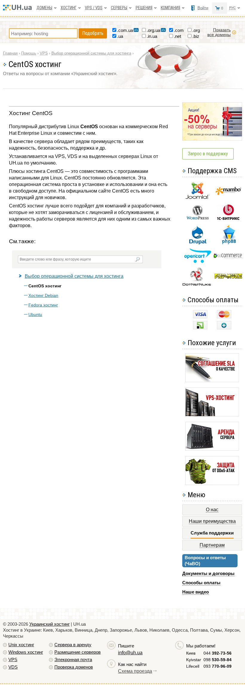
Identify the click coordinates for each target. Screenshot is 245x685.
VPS (12, 659)
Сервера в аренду (72, 644)
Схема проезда (135, 671)
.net (177, 36)
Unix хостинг (21, 644)
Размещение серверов (77, 652)
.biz (195, 36)
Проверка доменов (73, 666)
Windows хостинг (25, 652)
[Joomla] (197, 199)
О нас (212, 509)
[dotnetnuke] (197, 284)
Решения (144, 7)
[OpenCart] (197, 261)
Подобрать (92, 33)
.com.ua (125, 30)
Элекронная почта (73, 659)
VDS (13, 666)
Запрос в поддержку (208, 153)
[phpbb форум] (228, 244)
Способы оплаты (201, 582)
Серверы (119, 7)
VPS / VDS (93, 7)
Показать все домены (219, 32)
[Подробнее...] (212, 380)
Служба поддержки (212, 532)
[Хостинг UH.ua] (18, 8)
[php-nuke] (228, 277)
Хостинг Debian (43, 295)
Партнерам (212, 545)
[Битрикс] (228, 219)
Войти (202, 8)
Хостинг (68, 7)
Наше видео (195, 591)
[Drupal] (198, 243)
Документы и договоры (208, 573)
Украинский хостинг (49, 624)
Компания (170, 7)
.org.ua (153, 30)
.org (196, 30)
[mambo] (228, 193)
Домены (44, 7)
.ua (120, 36)
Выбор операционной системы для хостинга (74, 276)
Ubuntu (35, 314)
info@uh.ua (130, 652)
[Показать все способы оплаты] (224, 327)
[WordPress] (197, 218)
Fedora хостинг (43, 305)
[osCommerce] (228, 257)
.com (179, 30)
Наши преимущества (212, 521)
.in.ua (152, 36)
